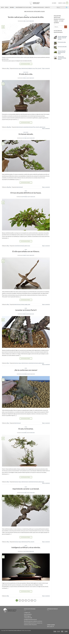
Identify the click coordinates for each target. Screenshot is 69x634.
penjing (26, 304)
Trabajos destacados (38, 7)
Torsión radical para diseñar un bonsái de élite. (26, 17)
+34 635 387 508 (28, 617)
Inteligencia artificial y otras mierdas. (25, 547)
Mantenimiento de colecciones (23, 7)
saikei (29, 304)
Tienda (6, 7)
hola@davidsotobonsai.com (30, 619)
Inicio (2, 7)
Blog (26, 15)
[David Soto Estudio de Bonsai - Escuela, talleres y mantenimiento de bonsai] (34, 3)
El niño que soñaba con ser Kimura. (25, 251)
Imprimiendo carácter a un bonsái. (26, 489)
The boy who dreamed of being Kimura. (62, 58)
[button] (54, 3)
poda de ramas (42, 127)
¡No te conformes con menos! (25, 370)
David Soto (32, 138)
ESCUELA (12, 7)
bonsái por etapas (17, 68)
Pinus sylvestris (38, 68)
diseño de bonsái (24, 68)
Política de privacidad (26, 630)
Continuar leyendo (26, 63)
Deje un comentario (46, 68)
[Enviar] (66, 7)
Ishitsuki (22, 304)
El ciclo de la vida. (26, 74)
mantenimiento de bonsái (28, 127)
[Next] (35, 600)
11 (31, 600)
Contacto (47, 7)
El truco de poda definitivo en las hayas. (26, 193)
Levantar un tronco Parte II (25, 310)
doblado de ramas (31, 68)
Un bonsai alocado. (26, 134)
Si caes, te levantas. (25, 429)
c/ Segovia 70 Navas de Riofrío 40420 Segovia (28, 614)
